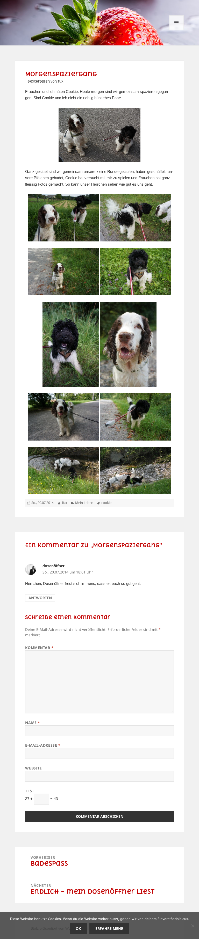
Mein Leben (84, 502)
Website (33, 768)
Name (32, 722)
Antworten (40, 597)
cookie (106, 502)
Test (29, 790)
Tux (64, 502)
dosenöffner (53, 566)
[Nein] (192, 925)
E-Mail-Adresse (42, 745)
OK (78, 928)
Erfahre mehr (109, 928)
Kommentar (39, 647)
